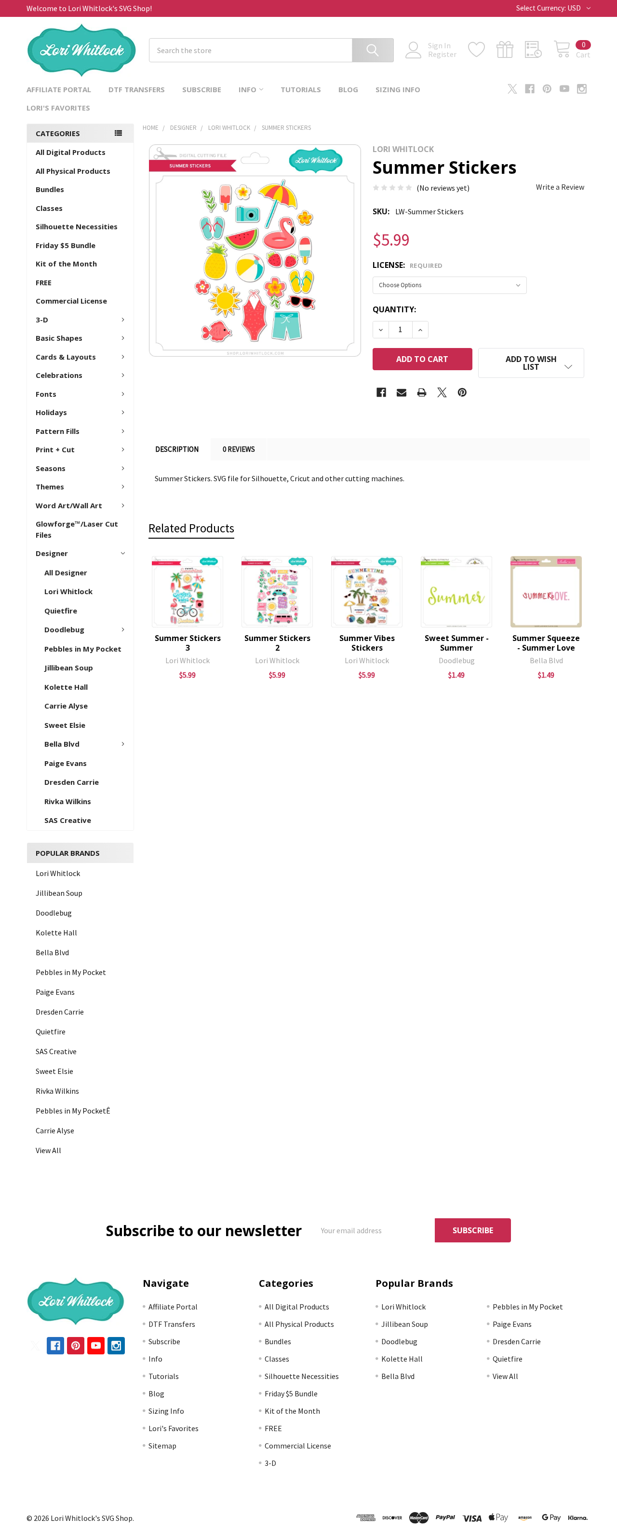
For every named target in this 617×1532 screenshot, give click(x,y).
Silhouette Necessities (77, 226)
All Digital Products (71, 152)
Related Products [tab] (191, 528)
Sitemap (162, 1445)
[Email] (401, 392)
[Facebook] (529, 88)
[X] (512, 88)
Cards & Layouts (66, 357)
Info (247, 89)
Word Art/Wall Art (69, 505)
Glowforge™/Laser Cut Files (77, 529)
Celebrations (59, 375)
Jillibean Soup (68, 667)
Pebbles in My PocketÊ (73, 1110)
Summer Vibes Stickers (367, 643)
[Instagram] (581, 88)
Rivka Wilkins (67, 801)
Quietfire (60, 610)
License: (408, 265)
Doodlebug (64, 629)
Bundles (50, 189)
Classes (49, 208)
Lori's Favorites (58, 107)
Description (177, 449)
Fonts (46, 394)
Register (442, 54)
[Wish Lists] (482, 50)
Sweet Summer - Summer (457, 643)
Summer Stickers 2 (277, 643)
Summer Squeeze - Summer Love (546, 643)
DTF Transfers (136, 89)
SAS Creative (67, 820)
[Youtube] (564, 88)
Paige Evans (65, 763)
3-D (42, 319)
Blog (348, 89)
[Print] (421, 392)
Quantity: (394, 309)
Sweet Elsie (64, 725)
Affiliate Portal (59, 89)
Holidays (51, 412)
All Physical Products (73, 171)
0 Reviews (239, 449)
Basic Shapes (59, 338)
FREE (44, 282)
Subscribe (201, 89)
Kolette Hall (66, 687)
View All (48, 1150)
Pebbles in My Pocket (82, 649)
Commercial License (71, 301)
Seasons (51, 468)
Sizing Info (398, 89)
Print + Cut (55, 449)
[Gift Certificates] (510, 50)
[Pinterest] (547, 88)
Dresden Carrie (71, 782)
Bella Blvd (62, 744)
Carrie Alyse (66, 705)
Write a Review (560, 187)
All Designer (65, 572)
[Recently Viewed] (539, 50)
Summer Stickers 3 (188, 643)
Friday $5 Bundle (65, 245)
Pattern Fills (58, 431)
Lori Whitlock (68, 591)
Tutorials (301, 89)
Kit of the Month (66, 263)
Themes (50, 486)
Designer (52, 553)
